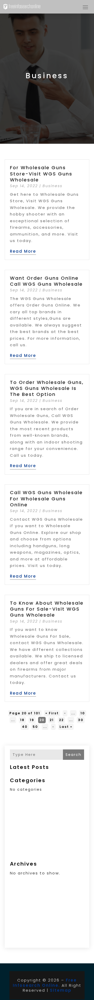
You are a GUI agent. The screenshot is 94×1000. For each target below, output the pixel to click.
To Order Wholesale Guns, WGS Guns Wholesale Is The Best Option (47, 388)
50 (35, 726)
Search (73, 754)
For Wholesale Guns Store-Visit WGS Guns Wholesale (41, 173)
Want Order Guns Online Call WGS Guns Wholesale (46, 281)
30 (80, 720)
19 (32, 720)
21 (52, 720)
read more (23, 251)
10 (82, 713)
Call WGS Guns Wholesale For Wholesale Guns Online (46, 498)
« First (52, 713)
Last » (66, 726)
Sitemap (61, 990)
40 (24, 726)
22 (61, 720)
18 (22, 720)
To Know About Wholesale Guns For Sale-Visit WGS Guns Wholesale (47, 609)
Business (52, 185)
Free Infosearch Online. (45, 982)
